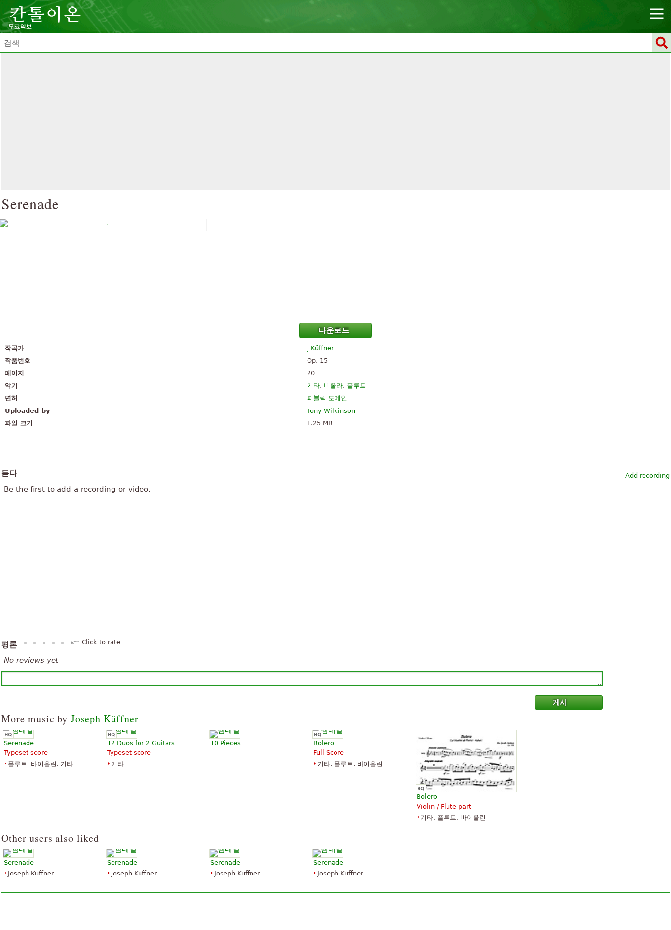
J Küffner (320, 348)
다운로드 (334, 330)
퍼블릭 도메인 (327, 398)
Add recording (647, 475)
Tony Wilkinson (331, 410)
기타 (313, 385)
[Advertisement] (335, 121)
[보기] (335, 268)
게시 (560, 702)
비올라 (333, 385)
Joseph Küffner (105, 718)
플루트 (356, 385)
